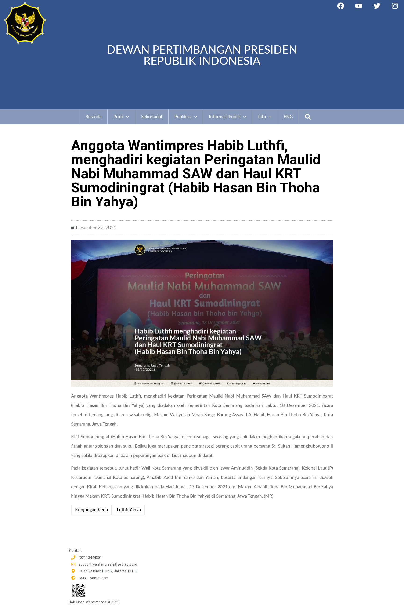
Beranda (93, 117)
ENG (288, 117)
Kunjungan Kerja (91, 510)
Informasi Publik (225, 117)
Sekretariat (151, 117)
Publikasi (183, 117)
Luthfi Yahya (129, 510)
